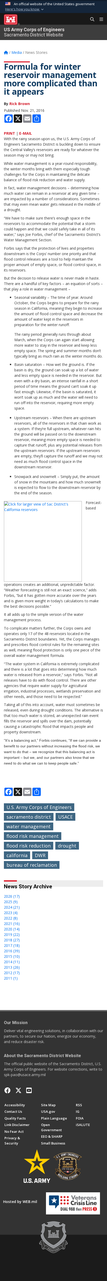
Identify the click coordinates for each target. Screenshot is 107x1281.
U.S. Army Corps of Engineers (39, 807)
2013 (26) (12, 967)
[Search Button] (90, 19)
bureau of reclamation (31, 865)
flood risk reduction (28, 846)
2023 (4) (11, 912)
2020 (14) (12, 929)
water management (28, 826)
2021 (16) (12, 923)
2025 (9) (11, 901)
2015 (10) (12, 956)
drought (67, 846)
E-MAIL (25, 133)
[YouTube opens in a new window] (29, 1090)
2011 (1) (11, 978)
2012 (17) (12, 972)
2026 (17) (12, 896)
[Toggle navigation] (99, 19)
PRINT (9, 133)
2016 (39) (12, 950)
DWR (40, 855)
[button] (25, 9)
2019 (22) (12, 934)
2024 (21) (12, 907)
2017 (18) (12, 945)
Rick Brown (19, 103)
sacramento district (28, 817)
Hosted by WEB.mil (20, 1201)
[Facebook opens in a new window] (7, 1090)
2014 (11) (12, 961)
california (17, 855)
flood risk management (32, 836)
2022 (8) (11, 918)
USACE (65, 817)
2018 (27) (12, 939)
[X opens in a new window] (18, 1090)
